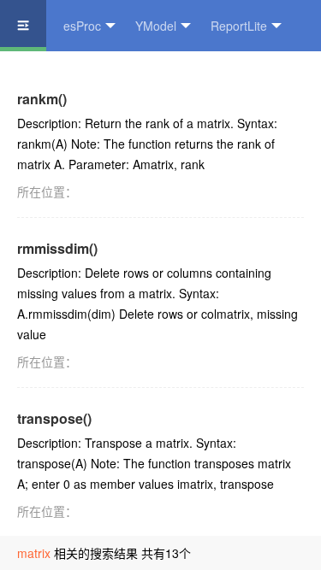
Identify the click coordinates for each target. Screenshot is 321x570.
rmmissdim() (57, 248)
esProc (82, 25)
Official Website (155, 76)
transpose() (54, 418)
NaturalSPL (48, 76)
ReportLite (239, 25)
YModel (155, 25)
